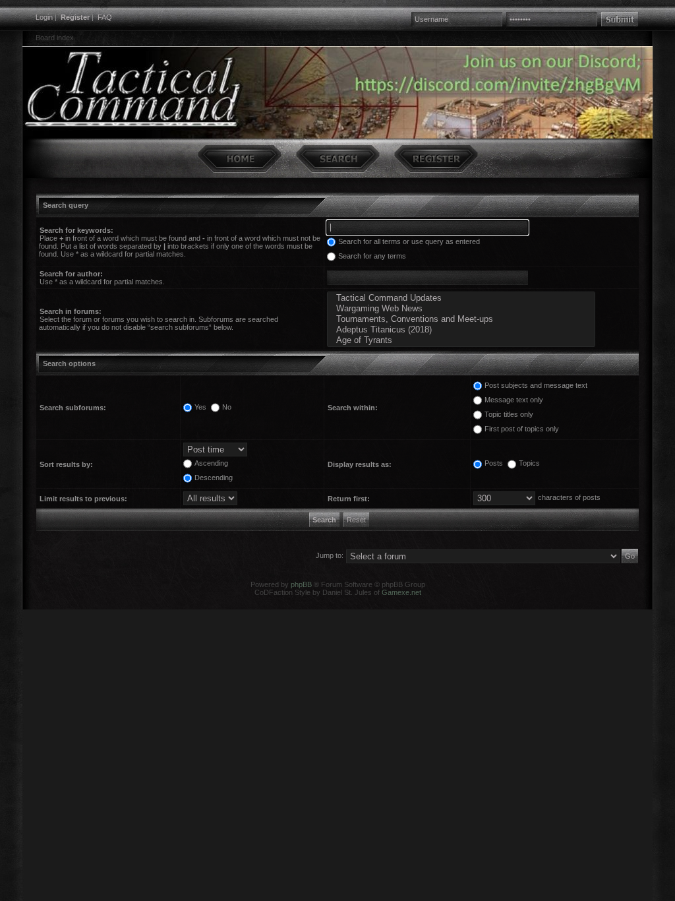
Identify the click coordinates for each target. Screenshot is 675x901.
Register (75, 17)
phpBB (301, 584)
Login (44, 17)
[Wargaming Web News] (461, 308)
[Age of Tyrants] (461, 340)
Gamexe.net (401, 592)
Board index (55, 38)
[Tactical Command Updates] (461, 298)
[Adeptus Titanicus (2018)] (461, 330)
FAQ (105, 17)
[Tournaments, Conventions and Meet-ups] (461, 319)
